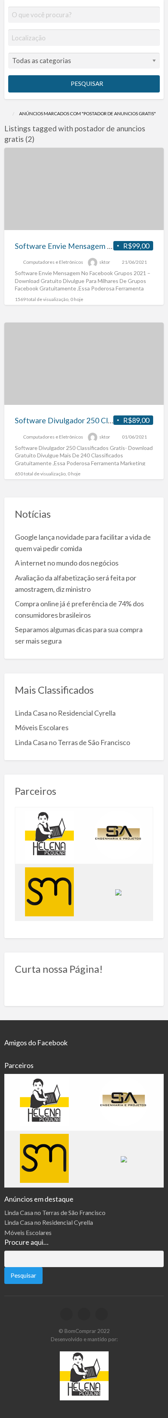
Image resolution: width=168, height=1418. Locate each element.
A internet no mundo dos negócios (66, 562)
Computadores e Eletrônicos (53, 262)
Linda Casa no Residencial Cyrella (65, 713)
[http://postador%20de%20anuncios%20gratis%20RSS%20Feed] (38, 138)
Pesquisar (86, 83)
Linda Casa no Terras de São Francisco (72, 742)
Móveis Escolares (41, 727)
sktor (104, 262)
